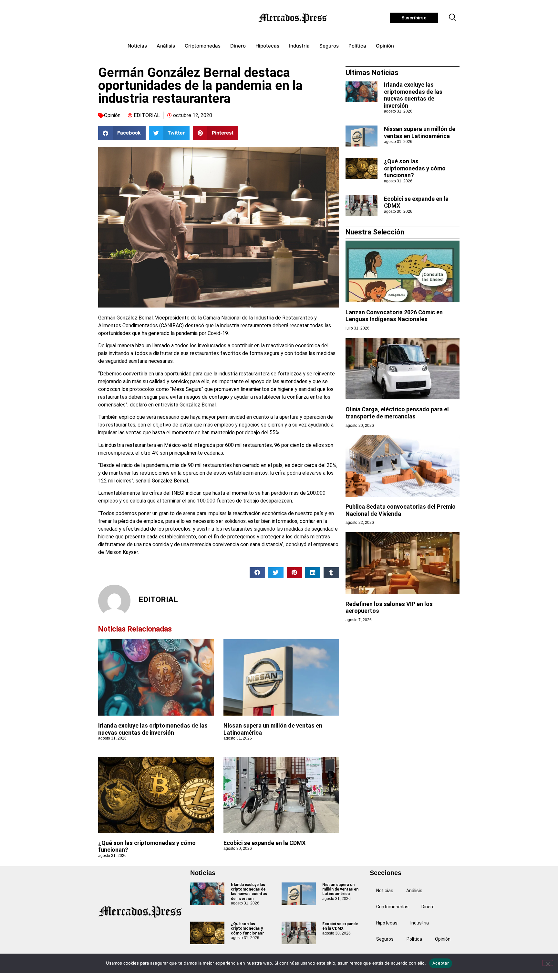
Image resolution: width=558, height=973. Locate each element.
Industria (299, 46)
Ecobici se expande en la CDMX (264, 842)
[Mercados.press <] (293, 17)
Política (357, 46)
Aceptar (440, 963)
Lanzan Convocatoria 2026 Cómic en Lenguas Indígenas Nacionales (394, 316)
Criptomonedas (203, 46)
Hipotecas (267, 46)
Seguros (329, 46)
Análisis (166, 46)
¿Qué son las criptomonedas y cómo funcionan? (415, 168)
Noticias (137, 46)
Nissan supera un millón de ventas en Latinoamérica (419, 132)
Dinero (238, 46)
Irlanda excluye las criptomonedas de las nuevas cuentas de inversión (153, 729)
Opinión (385, 46)
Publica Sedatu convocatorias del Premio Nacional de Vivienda (401, 510)
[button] (452, 17)
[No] (547, 963)
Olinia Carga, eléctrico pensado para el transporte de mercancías (397, 413)
